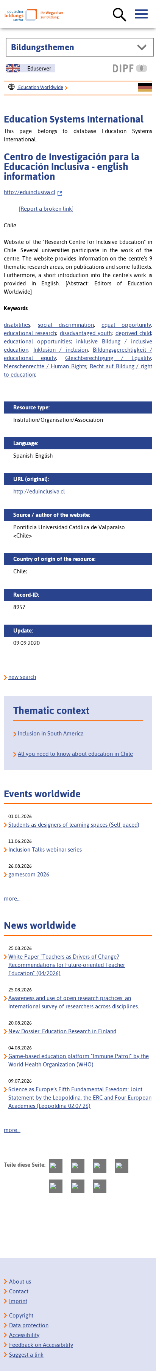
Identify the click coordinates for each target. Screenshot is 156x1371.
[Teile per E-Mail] (77, 1186)
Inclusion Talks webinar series (45, 849)
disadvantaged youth (86, 333)
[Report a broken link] (46, 208)
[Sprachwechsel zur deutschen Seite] (145, 87)
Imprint (18, 1301)
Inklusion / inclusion (60, 349)
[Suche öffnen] (120, 15)
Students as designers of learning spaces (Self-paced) (73, 824)
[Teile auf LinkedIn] (55, 1186)
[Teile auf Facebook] (77, 1166)
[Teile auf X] (99, 1166)
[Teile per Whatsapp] (121, 1166)
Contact (18, 1291)
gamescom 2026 (28, 874)
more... (12, 898)
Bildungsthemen (42, 47)
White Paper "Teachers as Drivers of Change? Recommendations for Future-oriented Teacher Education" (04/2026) (66, 964)
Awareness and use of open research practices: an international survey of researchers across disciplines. (73, 1002)
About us (20, 1281)
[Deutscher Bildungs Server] (34, 15)
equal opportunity (126, 325)
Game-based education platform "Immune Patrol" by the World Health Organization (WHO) (78, 1060)
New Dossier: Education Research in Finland (62, 1031)
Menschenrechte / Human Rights (45, 366)
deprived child (133, 333)
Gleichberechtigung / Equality (108, 358)
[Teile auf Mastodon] (55, 1166)
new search (22, 677)
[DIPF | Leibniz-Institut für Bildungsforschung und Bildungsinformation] (130, 68)
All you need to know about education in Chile (75, 754)
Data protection (28, 1325)
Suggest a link (26, 1354)
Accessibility (24, 1335)
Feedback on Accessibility (41, 1345)
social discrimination (66, 325)
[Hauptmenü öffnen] (142, 14)
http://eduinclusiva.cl (29, 192)
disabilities (17, 325)
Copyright (21, 1315)
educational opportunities (37, 341)
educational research (30, 333)
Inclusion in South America (51, 733)
